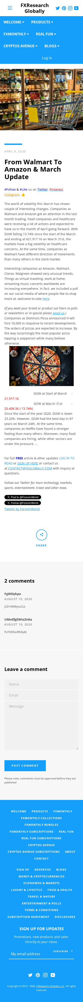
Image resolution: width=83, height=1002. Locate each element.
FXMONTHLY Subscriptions (32, 831)
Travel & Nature (41, 896)
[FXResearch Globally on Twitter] (30, 975)
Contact (41, 858)
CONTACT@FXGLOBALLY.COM (30, 468)
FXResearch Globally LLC (50, 986)
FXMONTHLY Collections (41, 818)
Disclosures (65, 917)
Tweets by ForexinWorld (22, 509)
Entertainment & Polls (41, 903)
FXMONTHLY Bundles (41, 825)
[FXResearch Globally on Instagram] (45, 975)
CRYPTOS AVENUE (41, 845)
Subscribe (60, 951)
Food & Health (60, 890)
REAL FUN (66, 831)
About (70, 852)
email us (58, 313)
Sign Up (23, 869)
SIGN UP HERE (27, 463)
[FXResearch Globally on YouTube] (53, 975)
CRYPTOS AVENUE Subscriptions (34, 852)
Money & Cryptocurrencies (42, 876)
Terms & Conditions (41, 910)
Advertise (43, 869)
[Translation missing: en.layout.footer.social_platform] (58, 8)
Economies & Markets (41, 883)
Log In (60, 57)
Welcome (18, 811)
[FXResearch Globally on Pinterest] (38, 975)
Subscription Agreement (28, 917)
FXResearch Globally (35, 8)
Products (40, 811)
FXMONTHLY (62, 811)
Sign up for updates (41, 928)
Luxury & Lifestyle (26, 890)
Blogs (61, 869)
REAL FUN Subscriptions (41, 838)
